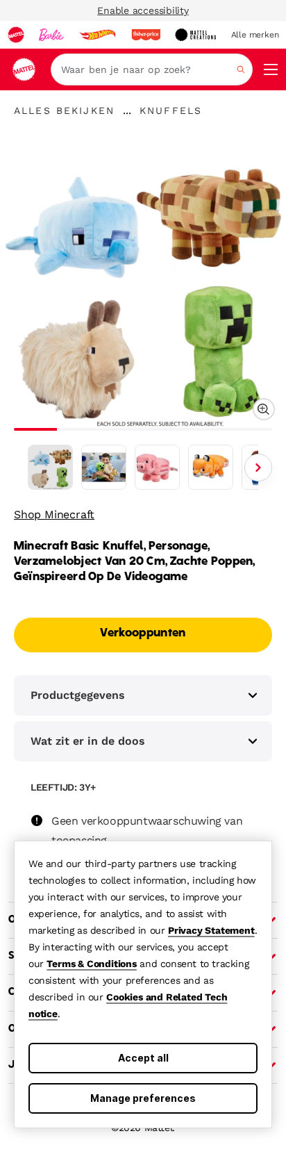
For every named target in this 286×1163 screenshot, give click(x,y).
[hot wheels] (97, 35)
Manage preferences (143, 1098)
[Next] (258, 467)
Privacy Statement (211, 930)
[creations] (195, 35)
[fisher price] (146, 35)
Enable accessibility (143, 10)
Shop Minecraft (54, 514)
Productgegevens (78, 695)
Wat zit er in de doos (88, 741)
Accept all (143, 1058)
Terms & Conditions (91, 963)
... (127, 110)
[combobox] (152, 69)
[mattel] (16, 35)
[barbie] (51, 35)
